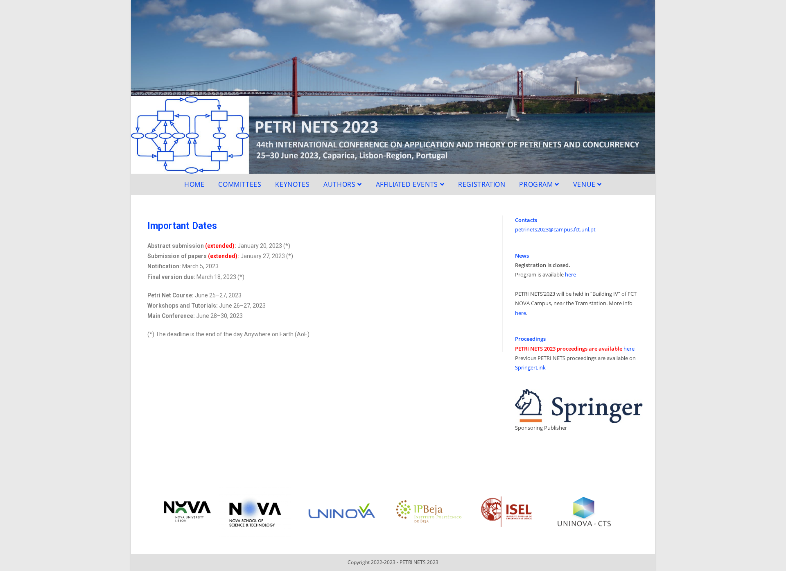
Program (537, 184)
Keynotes (292, 184)
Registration (481, 184)
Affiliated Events (408, 184)
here (570, 274)
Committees (239, 184)
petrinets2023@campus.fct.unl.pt (555, 229)
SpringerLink (530, 367)
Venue (585, 184)
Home (194, 184)
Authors (340, 184)
